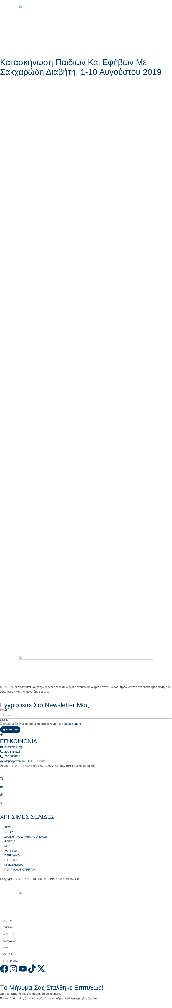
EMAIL (4, 710)
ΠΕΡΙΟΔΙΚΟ (9, 941)
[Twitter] (86, 802)
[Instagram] (86, 778)
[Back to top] (1, 735)
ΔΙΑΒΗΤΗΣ (8, 934)
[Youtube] (86, 786)
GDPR (4, 719)
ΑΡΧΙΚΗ (7, 920)
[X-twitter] (41, 968)
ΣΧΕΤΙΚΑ (8, 927)
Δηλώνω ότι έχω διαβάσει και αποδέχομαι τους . (42, 723)
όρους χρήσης (72, 723)
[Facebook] (86, 770)
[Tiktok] (86, 794)
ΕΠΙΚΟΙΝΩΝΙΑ (10, 961)
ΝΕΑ (5, 947)
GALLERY (8, 954)
